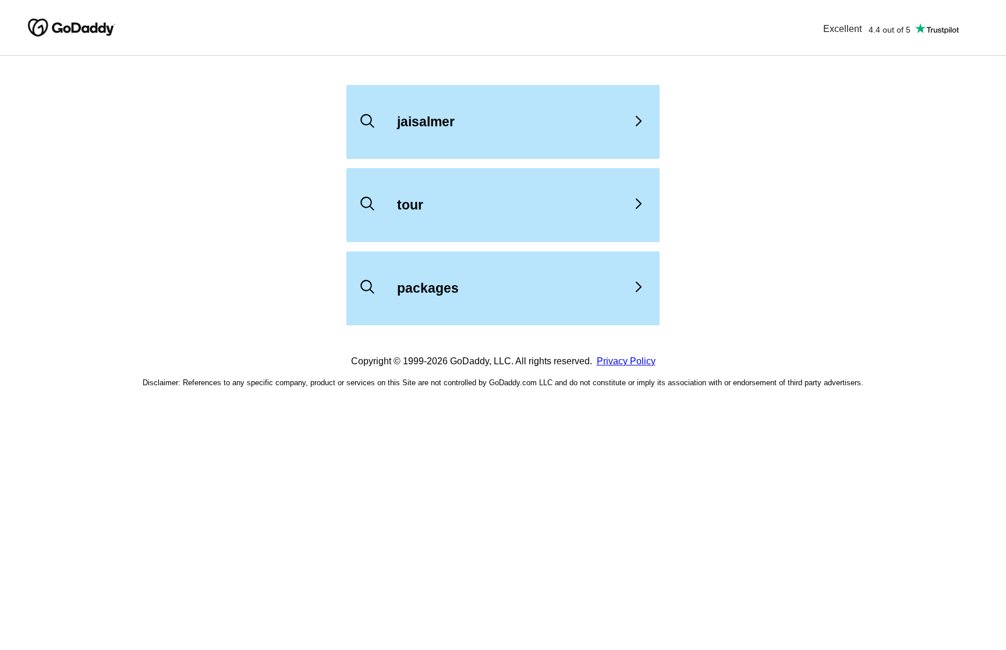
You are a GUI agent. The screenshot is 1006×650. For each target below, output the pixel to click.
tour (410, 204)
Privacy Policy (626, 361)
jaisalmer (426, 121)
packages (428, 288)
